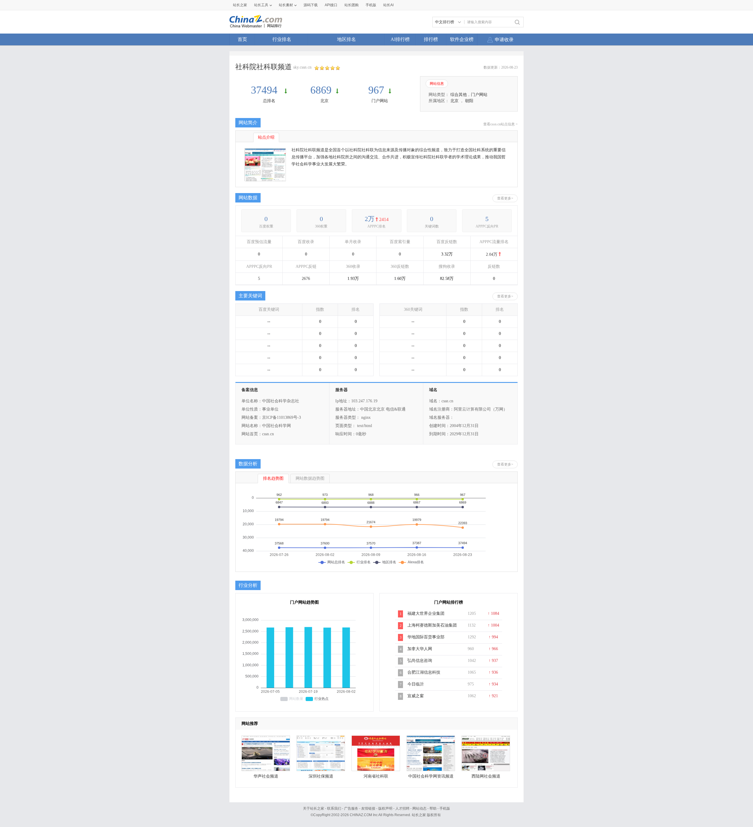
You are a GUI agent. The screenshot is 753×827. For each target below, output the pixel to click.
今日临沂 (415, 684)
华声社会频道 (266, 776)
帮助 (433, 808)
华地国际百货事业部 (425, 637)
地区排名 (346, 39)
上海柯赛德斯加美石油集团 (432, 625)
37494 (265, 90)
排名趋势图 (273, 478)
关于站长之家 (313, 808)
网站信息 (437, 84)
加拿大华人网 (419, 649)
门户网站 (379, 101)
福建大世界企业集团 (425, 613)
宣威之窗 (415, 696)
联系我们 (334, 808)
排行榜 (431, 39)
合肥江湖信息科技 (423, 672)
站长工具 (261, 5)
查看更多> (505, 198)
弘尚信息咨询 (419, 660)
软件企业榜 (462, 39)
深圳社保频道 (321, 776)
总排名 (269, 101)
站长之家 (240, 5)
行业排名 (281, 39)
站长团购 (351, 5)
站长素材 (286, 5)
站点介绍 (266, 137)
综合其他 (458, 94)
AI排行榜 (400, 39)
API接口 (331, 5)
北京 (324, 101)
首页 (242, 39)
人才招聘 (402, 808)
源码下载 (311, 5)
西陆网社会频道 (486, 776)
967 (376, 90)
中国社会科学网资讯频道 (431, 776)
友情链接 (368, 808)
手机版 (444, 808)
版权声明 (385, 808)
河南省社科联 (376, 776)
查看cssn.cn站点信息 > (500, 124)
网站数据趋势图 (310, 478)
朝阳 (469, 101)
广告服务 (351, 808)
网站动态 (419, 808)
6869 (320, 90)
